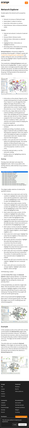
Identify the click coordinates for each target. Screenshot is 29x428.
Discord (3, 412)
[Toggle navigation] (26, 3)
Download (17, 384)
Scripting (17, 412)
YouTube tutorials (19, 405)
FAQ (2, 386)
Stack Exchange (5, 407)
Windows (17, 386)
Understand (22, 424)
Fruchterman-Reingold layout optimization (12, 55)
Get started (18, 403)
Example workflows (20, 407)
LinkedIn (3, 403)
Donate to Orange (21, 417)
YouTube (3, 410)
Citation (3, 394)
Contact (3, 396)
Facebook (3, 405)
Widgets (17, 410)
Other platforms (19, 391)
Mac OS (17, 389)
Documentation (19, 400)
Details (14, 424)
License (3, 389)
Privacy (3, 391)
